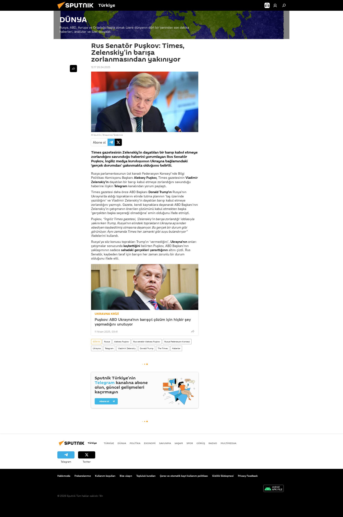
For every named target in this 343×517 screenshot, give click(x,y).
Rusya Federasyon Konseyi (177, 341)
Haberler (176, 348)
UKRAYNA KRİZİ (107, 314)
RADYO (212, 443)
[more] (192, 331)
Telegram (109, 348)
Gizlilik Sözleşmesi (223, 475)
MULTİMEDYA (228, 443)
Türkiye (109, 443)
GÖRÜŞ (201, 443)
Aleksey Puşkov (121, 341)
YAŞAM (179, 443)
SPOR (190, 443)
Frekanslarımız (82, 475)
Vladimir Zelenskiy (127, 348)
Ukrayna (97, 348)
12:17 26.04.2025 (100, 67)
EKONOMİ (150, 443)
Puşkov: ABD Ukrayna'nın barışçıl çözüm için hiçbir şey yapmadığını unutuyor (143, 321)
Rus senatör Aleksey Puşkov (146, 341)
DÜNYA (96, 341)
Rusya (107, 341)
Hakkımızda (63, 475)
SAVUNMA (165, 443)
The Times (163, 348)
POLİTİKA (135, 443)
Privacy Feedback (248, 475)
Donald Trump (146, 348)
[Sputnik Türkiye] (76, 9)
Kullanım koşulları (105, 475)
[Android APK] (273, 489)
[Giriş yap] (275, 5)
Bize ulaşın (126, 475)
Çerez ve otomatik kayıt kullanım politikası (184, 475)
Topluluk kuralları (146, 475)
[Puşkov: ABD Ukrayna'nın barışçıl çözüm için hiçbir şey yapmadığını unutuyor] (144, 287)
